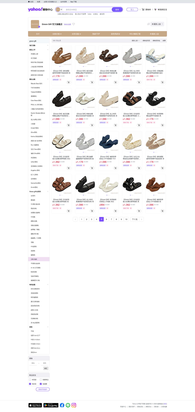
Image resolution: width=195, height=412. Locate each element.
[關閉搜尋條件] (61, 9)
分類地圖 (164, 406)
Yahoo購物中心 (40, 9)
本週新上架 (156, 24)
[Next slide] (70, 55)
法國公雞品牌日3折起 (65, 14)
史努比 (95, 14)
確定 (45, 368)
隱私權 (156, 406)
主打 (38, 33)
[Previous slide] (53, 55)
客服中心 (123, 406)
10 (126, 219)
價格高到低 (156, 40)
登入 (132, 9)
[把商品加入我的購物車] (68, 82)
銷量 (164, 40)
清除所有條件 (42, 389)
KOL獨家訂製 (135, 33)
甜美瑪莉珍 (115, 33)
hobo (89, 14)
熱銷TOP (96, 33)
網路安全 (149, 406)
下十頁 (134, 219)
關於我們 (132, 406)
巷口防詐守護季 (80, 14)
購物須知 (140, 406)
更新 (165, 404)
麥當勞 (102, 14)
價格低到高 (146, 40)
